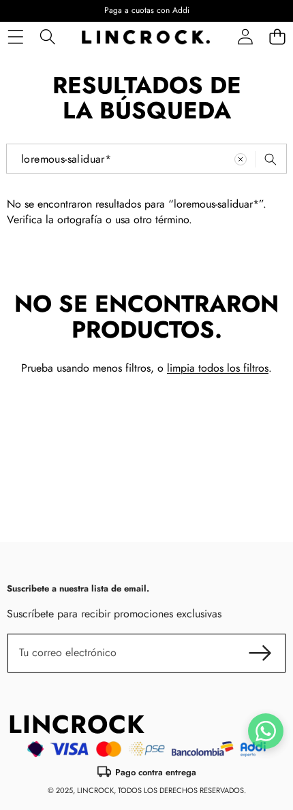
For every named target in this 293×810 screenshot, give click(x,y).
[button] (277, 37)
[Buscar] (47, 37)
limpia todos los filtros (217, 368)
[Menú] (15, 37)
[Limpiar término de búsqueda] (240, 159)
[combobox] (146, 158)
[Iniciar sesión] (245, 37)
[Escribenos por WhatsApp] (265, 731)
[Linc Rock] (146, 37)
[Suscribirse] (260, 653)
